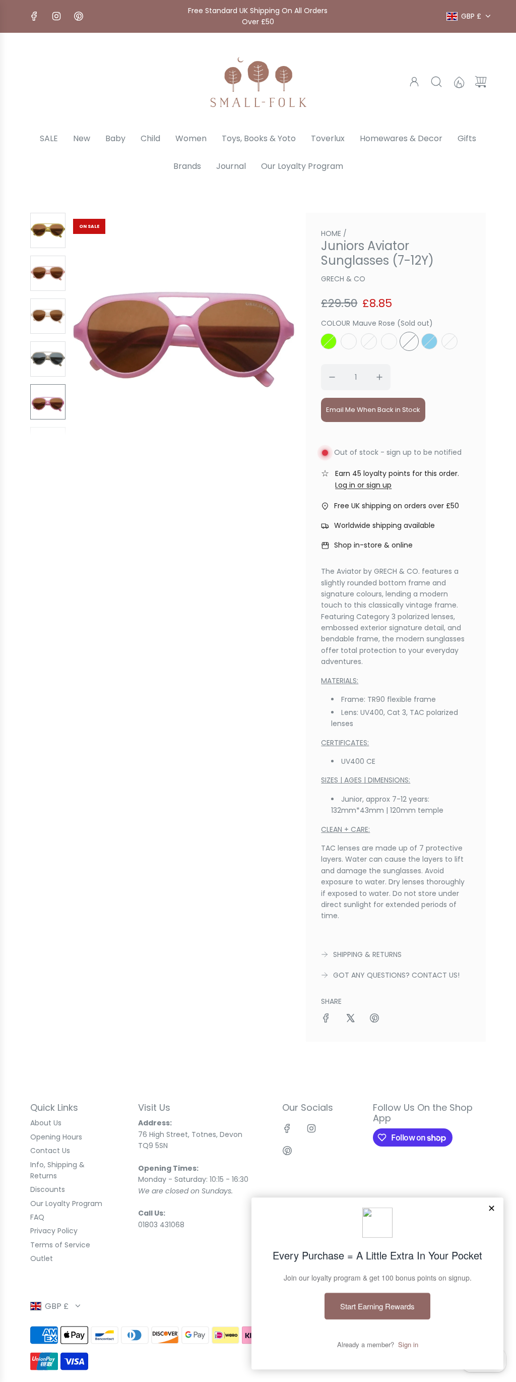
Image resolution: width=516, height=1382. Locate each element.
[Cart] (481, 82)
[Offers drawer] (458, 82)
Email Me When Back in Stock (373, 409)
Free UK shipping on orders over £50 (396, 506)
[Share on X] (350, 1019)
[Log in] (414, 82)
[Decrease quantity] (332, 377)
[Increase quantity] (379, 377)
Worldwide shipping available (384, 525)
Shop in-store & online (373, 545)
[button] (97, 324)
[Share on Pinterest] (374, 1019)
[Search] (436, 82)
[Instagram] (56, 16)
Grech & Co (343, 279)
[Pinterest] (79, 16)
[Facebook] (34, 16)
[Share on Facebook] (326, 1019)
